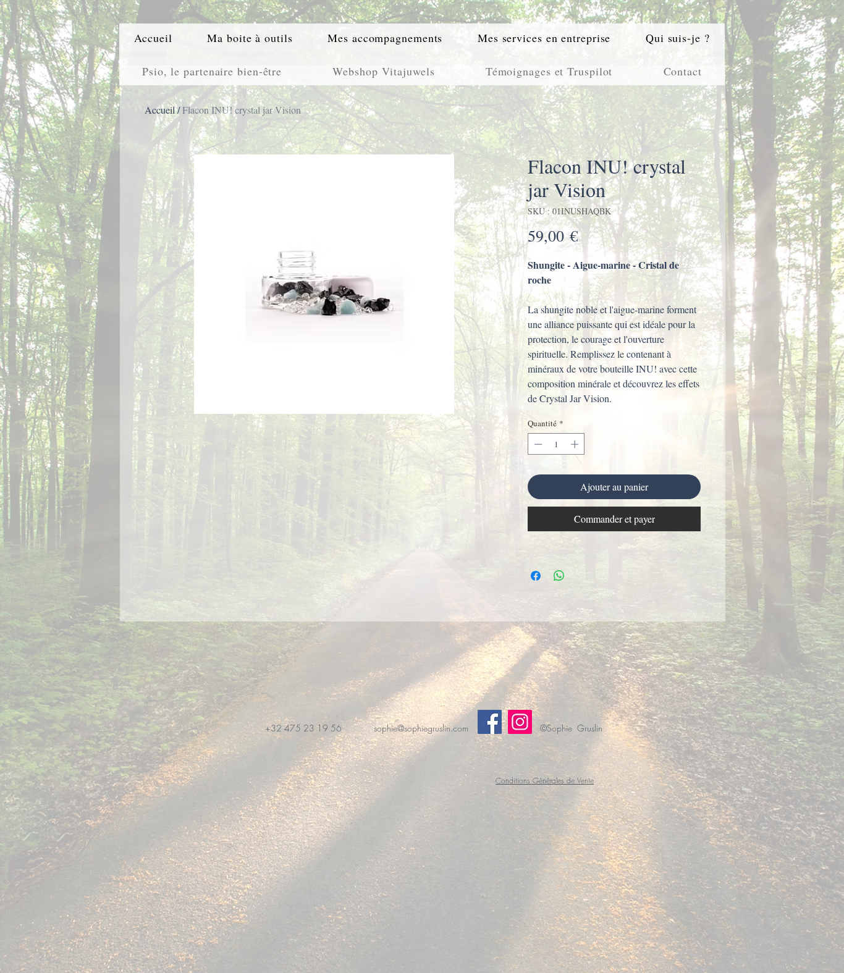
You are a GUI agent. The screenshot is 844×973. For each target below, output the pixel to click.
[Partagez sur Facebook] (535, 575)
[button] (250, 37)
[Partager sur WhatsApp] (559, 575)
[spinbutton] (556, 444)
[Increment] (575, 444)
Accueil (160, 109)
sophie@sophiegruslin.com (421, 728)
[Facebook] (490, 722)
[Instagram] (520, 722)
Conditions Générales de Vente (545, 780)
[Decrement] (537, 444)
